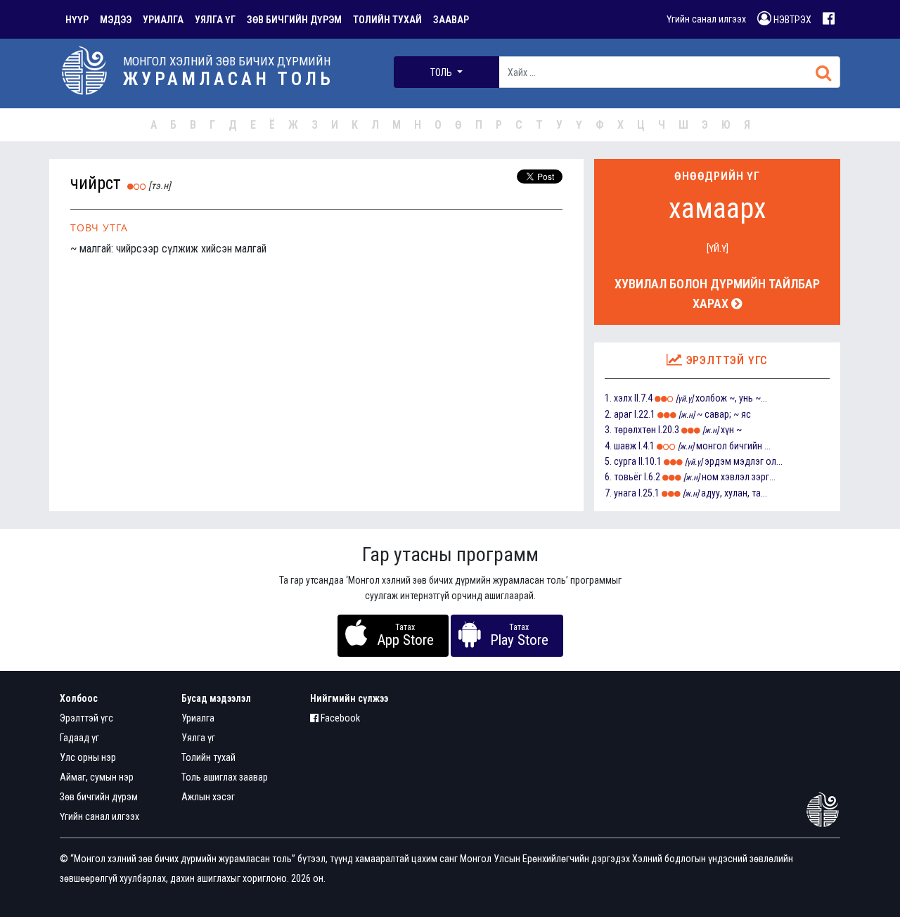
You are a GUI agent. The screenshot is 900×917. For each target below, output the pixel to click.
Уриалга (197, 718)
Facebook (339, 718)
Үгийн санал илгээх (706, 19)
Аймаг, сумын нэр (97, 777)
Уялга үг (198, 737)
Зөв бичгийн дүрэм (99, 796)
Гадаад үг (79, 737)
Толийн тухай (208, 757)
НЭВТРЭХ (791, 19)
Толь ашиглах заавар (224, 777)
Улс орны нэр (88, 757)
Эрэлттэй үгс (86, 718)
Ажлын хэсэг (208, 796)
